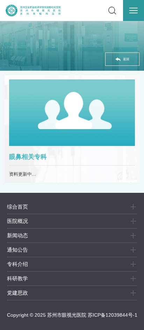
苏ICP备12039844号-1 (112, 315)
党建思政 (17, 293)
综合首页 (17, 207)
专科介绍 (17, 264)
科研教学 (17, 278)
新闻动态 (17, 235)
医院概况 (17, 221)
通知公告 (17, 250)
